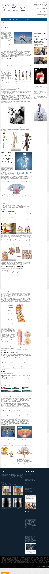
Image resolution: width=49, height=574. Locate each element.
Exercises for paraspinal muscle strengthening (10, 200)
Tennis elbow (27, 483)
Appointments (16, 22)
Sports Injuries (8, 19)
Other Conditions (25, 19)
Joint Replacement (16, 19)
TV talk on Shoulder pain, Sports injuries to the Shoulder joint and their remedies (40, 97)
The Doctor (4, 22)
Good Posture (9, 377)
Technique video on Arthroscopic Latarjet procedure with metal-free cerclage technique (40, 92)
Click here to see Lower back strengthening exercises (15, 394)
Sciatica (7, 326)
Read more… (3, 350)
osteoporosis (16, 99)
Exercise (4, 375)
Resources (10, 22)
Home (3, 19)
